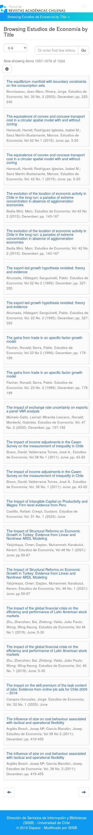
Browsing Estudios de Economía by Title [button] (37, 16)
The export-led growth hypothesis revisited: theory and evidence (45, 269)
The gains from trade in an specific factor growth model (44, 339)
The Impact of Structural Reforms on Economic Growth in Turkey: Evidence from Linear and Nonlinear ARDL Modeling (43, 534)
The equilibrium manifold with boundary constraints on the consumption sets (46, 83)
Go (83, 50)
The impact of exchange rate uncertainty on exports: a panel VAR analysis (47, 409)
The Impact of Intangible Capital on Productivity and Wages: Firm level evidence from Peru (47, 503)
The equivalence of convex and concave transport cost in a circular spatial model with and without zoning (45, 120)
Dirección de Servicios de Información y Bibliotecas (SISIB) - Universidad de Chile (47, 820)
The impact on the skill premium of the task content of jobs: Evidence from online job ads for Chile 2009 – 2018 (46, 689)
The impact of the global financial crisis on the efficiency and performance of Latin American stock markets (46, 612)
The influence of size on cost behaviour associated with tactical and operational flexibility (46, 720)
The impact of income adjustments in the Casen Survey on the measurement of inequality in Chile (45, 443)
